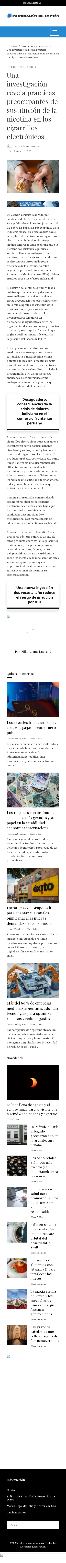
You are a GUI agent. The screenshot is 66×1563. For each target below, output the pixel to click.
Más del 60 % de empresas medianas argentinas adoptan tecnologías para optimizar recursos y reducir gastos (32, 1010)
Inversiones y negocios (22, 67)
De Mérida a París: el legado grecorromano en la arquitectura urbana (44, 1136)
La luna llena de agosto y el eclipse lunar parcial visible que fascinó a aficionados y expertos (32, 1109)
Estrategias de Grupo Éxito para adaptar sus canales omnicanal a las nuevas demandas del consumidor (30, 915)
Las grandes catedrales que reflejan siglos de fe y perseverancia (44, 1334)
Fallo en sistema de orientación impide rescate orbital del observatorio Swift (43, 1235)
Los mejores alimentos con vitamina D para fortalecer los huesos (43, 1269)
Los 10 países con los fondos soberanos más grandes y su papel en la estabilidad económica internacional (30, 820)
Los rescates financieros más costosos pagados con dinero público (31, 727)
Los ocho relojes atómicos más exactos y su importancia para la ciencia (44, 1167)
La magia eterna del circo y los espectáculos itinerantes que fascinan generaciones (43, 1302)
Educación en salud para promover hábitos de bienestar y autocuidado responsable (44, 1200)
